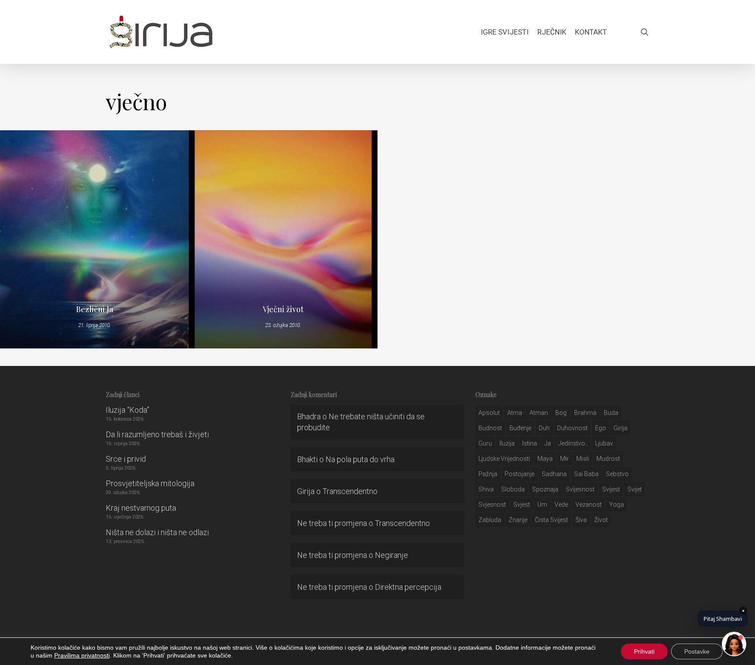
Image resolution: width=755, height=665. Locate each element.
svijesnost (580, 489)
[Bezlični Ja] (94, 239)
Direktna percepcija (408, 587)
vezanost (588, 504)
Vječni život (283, 309)
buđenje (520, 428)
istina (529, 443)
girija (620, 428)
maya (545, 458)
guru (485, 443)
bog (561, 412)
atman (539, 412)
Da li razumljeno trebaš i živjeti (157, 434)
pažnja (487, 473)
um (542, 504)
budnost (490, 428)
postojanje (519, 473)
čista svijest (551, 519)
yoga (616, 504)
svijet (634, 489)
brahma (585, 412)
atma (514, 412)
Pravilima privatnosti (82, 655)
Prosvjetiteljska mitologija (150, 483)
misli (582, 458)
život (601, 519)
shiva (486, 489)
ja (547, 443)
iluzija (507, 443)
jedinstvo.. (573, 443)
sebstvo (617, 473)
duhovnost (572, 428)
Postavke (697, 651)
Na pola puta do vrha (360, 459)
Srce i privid (126, 458)
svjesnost (492, 504)
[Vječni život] (283, 239)
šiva (581, 519)
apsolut (489, 412)
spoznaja (545, 489)
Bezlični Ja (94, 309)
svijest (611, 489)
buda (611, 412)
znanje (518, 519)
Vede (561, 504)
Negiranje (391, 555)
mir (564, 458)
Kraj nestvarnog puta (141, 507)
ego (600, 428)
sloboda (513, 489)
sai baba (586, 473)
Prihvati (644, 651)
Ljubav (604, 443)
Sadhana (554, 473)
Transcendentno (350, 491)
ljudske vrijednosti (504, 458)
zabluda (489, 519)
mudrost (608, 458)
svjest (521, 504)
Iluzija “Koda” (127, 409)
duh (544, 428)
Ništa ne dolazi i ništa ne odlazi (157, 532)
